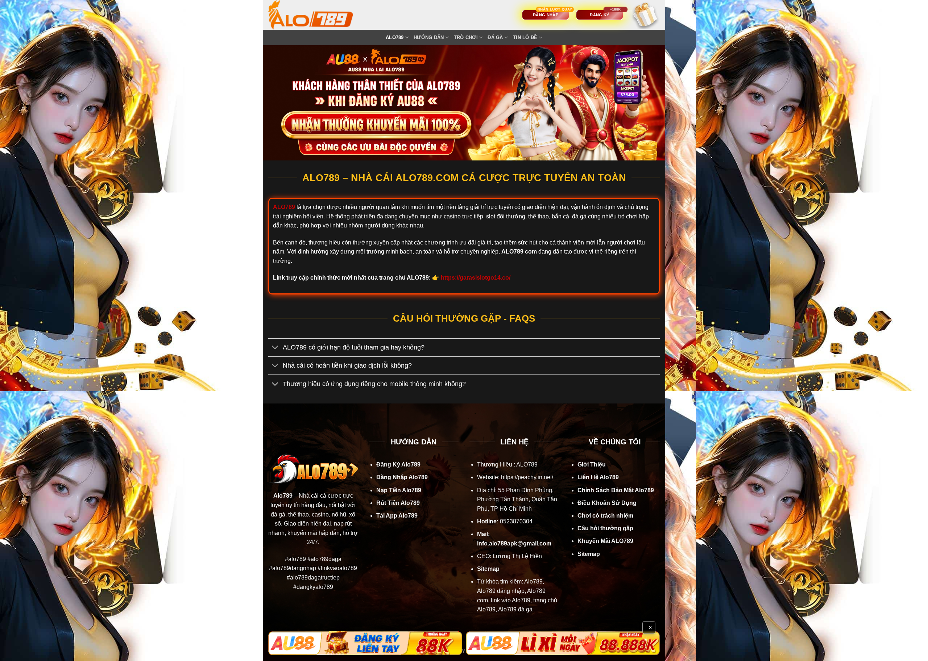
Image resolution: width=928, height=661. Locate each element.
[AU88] (365, 643)
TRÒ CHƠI (466, 37)
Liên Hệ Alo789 (598, 477)
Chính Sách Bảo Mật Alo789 (615, 490)
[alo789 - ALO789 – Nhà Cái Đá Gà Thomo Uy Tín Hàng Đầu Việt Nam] (318, 15)
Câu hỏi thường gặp (605, 528)
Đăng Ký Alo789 (398, 464)
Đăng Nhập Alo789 (402, 477)
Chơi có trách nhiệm (605, 516)
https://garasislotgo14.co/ (475, 278)
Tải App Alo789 (397, 516)
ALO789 (395, 37)
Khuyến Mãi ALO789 (605, 541)
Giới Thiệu (591, 464)
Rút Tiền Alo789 (398, 503)
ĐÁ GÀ (495, 37)
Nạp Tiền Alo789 (398, 490)
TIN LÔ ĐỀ (525, 37)
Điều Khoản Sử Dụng (607, 503)
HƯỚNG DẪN (429, 37)
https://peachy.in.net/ (527, 477)
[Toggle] (275, 348)
